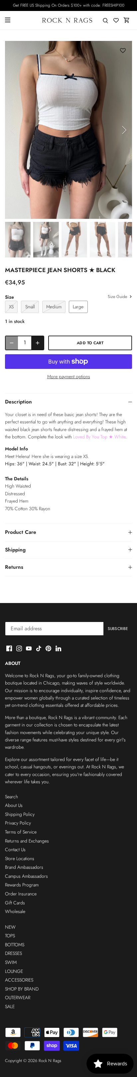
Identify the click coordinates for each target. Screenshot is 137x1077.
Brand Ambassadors (24, 867)
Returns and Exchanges (27, 841)
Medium (54, 306)
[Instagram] (19, 648)
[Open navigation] (7, 20)
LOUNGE (14, 971)
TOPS (10, 935)
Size (9, 297)
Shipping (15, 549)
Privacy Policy (18, 823)
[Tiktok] (39, 648)
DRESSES (13, 953)
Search (11, 796)
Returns (14, 567)
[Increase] (37, 343)
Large (78, 306)
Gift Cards (15, 902)
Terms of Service (21, 832)
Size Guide (118, 297)
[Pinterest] (48, 648)
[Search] (105, 20)
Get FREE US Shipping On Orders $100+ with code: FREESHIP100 (68, 5)
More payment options (68, 377)
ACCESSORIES (19, 980)
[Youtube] (29, 648)
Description (18, 401)
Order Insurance (21, 893)
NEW (10, 927)
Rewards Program (22, 884)
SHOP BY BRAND (22, 989)
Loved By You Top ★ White (99, 436)
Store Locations (19, 858)
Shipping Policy (20, 814)
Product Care (20, 532)
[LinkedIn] (58, 648)
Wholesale (15, 911)
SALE (10, 1006)
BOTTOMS (14, 944)
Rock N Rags (50, 1061)
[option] (68, 130)
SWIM (11, 962)
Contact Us (15, 849)
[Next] (123, 130)
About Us (14, 805)
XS (11, 306)
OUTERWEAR (17, 997)
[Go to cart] (126, 20)
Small (30, 306)
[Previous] (13, 130)
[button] (123, 51)
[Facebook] (9, 648)
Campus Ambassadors (26, 876)
